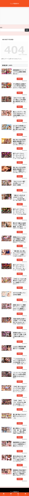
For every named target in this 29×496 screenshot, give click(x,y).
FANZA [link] (20, 78)
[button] (26, 297)
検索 (1, 27)
